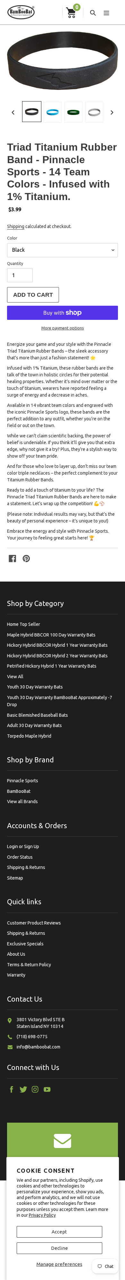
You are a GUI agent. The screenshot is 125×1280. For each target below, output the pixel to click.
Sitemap (15, 878)
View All (15, 676)
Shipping (15, 226)
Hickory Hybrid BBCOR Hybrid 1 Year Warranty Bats (57, 645)
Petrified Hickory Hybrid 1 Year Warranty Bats (51, 666)
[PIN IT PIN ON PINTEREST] (27, 558)
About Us (16, 954)
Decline (59, 1248)
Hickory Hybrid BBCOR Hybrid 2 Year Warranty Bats (57, 655)
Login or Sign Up (23, 846)
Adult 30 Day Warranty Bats (34, 725)
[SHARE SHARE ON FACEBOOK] (13, 558)
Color (12, 238)
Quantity (15, 263)
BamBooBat (18, 791)
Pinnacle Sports (22, 780)
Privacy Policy (42, 1215)
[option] (31, 112)
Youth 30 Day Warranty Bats (35, 686)
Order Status (20, 857)
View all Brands (22, 801)
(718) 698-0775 (32, 1036)
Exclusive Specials (25, 943)
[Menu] (106, 12)
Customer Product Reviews (34, 922)
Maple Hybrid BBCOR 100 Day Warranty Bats (51, 634)
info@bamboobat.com (38, 1046)
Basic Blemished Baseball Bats (37, 715)
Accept (59, 1231)
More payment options (62, 328)
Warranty (16, 975)
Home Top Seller (23, 624)
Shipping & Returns (26, 867)
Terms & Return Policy (29, 964)
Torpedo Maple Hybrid (29, 736)
